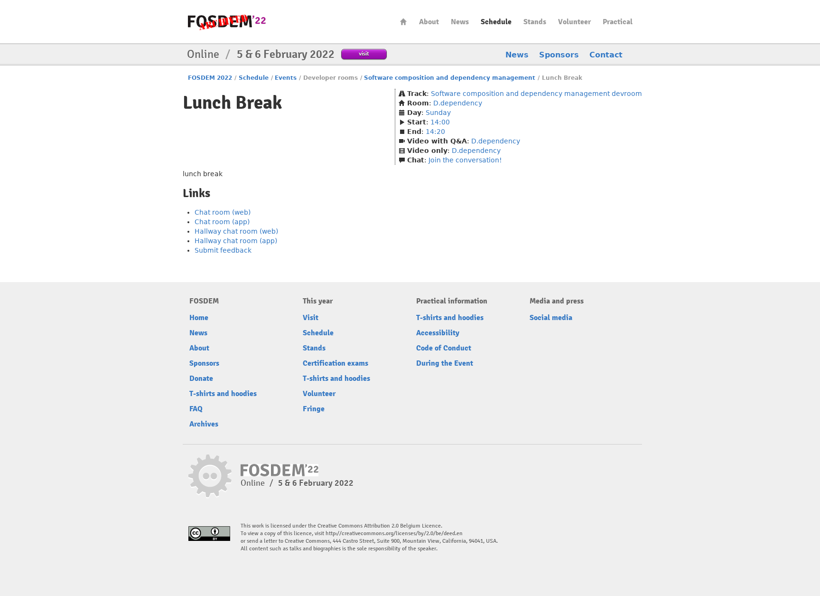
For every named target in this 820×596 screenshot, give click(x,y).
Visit (310, 317)
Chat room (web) (223, 212)
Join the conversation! (465, 160)
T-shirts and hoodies (223, 393)
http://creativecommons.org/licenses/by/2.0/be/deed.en (394, 533)
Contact (606, 54)
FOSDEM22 (227, 21)
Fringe (314, 409)
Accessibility (437, 333)
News (460, 22)
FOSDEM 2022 (210, 78)
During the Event (444, 363)
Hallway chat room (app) (236, 241)
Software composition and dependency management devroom (536, 93)
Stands (534, 22)
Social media (551, 317)
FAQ (196, 409)
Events (286, 78)
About (429, 22)
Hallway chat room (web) (236, 231)
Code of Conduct (443, 348)
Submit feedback (223, 250)
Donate (201, 378)
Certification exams (335, 363)
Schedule (496, 22)
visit (364, 53)
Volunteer (574, 22)
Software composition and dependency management (449, 78)
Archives (203, 424)
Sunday (438, 112)
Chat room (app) (222, 222)
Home (403, 21)
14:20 (435, 131)
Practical (618, 22)
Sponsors (559, 54)
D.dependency (457, 103)
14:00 (440, 122)
